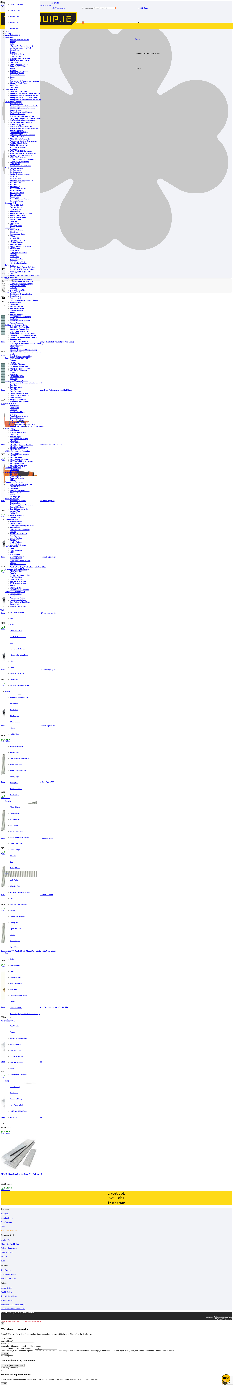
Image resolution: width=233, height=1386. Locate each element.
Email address (7, 1341)
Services (4, 1256)
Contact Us (5, 1240)
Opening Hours (7, 1218)
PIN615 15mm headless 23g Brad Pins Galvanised (21, 1174)
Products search (87, 8)
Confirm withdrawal (17, 1365)
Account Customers (8, 1278)
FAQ (3, 1261)
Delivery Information (9, 1248)
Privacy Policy (6, 1288)
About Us (4, 1214)
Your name (6, 1343)
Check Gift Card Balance (10, 1244)
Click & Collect (7, 1252)
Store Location (6, 1222)
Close (4, 1384)
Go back (5, 1365)
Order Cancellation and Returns (13, 1309)
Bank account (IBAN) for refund (17, 1351)
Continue (5, 1353)
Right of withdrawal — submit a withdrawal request (21, 1321)
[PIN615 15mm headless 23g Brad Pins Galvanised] (19, 1170)
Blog (3, 1226)
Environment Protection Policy (13, 1304)
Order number (7, 1338)
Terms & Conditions (9, 1296)
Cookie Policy (6, 1292)
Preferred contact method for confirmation (17, 1348)
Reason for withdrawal (13, 1346)
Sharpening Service (8, 1274)
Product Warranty (7, 1300)
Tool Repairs (6, 1270)
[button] (5, 1133)
